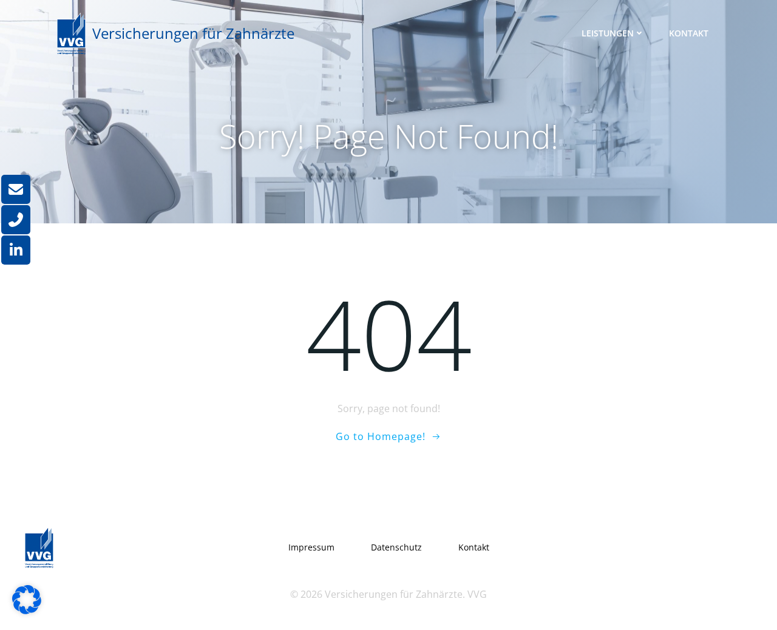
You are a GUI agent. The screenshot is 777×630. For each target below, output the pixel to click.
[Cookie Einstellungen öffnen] (26, 610)
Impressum (311, 547)
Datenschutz (396, 547)
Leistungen (608, 33)
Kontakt (688, 33)
